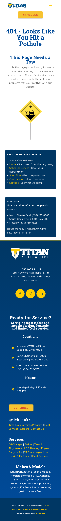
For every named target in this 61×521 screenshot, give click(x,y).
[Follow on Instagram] (30, 293)
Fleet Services (40, 456)
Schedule (30, 14)
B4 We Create (40, 513)
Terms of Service (24, 509)
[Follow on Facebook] (20, 293)
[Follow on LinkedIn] (41, 293)
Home (12, 164)
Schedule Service (19, 168)
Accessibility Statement (39, 509)
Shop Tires (15, 175)
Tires (11, 425)
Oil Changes (16, 444)
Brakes (28, 444)
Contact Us (37, 429)
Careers (24, 429)
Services (14, 183)
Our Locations (17, 179)
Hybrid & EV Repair (19, 456)
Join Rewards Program (29, 425)
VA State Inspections (36, 452)
